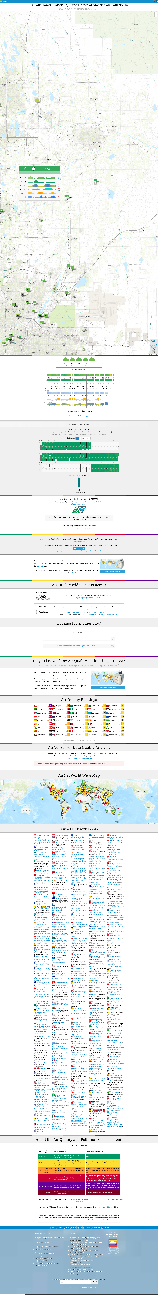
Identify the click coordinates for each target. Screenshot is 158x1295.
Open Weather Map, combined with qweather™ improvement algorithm (83, 1251)
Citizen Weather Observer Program (80, 1254)
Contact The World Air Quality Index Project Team (49, 1237)
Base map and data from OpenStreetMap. (82, 1269)
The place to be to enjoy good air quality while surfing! (86, 1271)
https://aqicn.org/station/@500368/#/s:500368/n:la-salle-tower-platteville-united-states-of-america (79, 551)
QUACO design (74, 1274)
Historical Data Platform (42, 1265)
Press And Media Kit (40, 1239)
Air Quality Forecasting (41, 1260)
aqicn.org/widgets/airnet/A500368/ (88, 598)
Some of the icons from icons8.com (80, 1264)
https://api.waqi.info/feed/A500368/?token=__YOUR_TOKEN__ (88, 612)
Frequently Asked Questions (46, 1253)
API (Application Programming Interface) (47, 1263)
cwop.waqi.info (98, 1254)
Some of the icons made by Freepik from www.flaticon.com (82, 1261)
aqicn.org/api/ (89, 614)
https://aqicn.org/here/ (79, 541)
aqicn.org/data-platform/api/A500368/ (106, 614)
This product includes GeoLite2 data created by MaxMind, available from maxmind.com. (87, 1243)
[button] (95, 181)
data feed (39, 566)
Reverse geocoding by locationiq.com (81, 1267)
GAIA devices (77, 573)
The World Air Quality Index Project (112, 1235)
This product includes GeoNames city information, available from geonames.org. (84, 1247)
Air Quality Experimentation (43, 1248)
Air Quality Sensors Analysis (43, 1249)
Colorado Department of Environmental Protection (85, 502)
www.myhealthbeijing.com (104, 1207)
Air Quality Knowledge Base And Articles (47, 1246)
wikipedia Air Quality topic (85, 1199)
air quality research (43, 1242)
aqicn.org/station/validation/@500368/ (79, 758)
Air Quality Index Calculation (43, 1258)
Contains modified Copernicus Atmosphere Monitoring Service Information (86, 1257)
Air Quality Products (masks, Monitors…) (46, 1262)
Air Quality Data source (41, 1257)
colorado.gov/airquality (79, 504)
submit (94, 1282)
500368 (109, 432)
